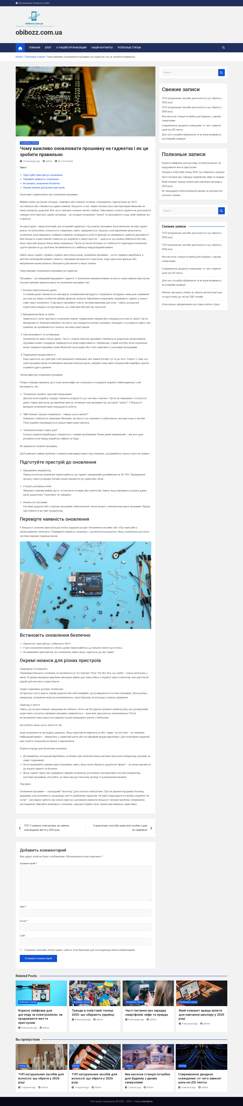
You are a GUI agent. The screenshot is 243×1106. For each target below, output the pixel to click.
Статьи (22, 1066)
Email (23, 921)
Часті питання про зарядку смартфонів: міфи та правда (193, 177)
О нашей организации (71, 47)
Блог (48, 47)
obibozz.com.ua (39, 32)
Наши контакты (102, 47)
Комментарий (28, 863)
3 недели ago (28, 1087)
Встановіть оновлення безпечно (41, 183)
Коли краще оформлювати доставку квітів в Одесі (191, 304)
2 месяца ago (188, 1087)
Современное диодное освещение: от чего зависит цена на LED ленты (200, 1078)
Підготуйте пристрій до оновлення (42, 175)
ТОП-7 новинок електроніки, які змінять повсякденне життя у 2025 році (46, 827)
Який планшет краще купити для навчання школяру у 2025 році (201, 1014)
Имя (23, 906)
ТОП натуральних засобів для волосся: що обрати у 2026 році (41, 1078)
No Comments (65, 161)
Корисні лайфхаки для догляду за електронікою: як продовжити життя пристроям (40, 1017)
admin (49, 161)
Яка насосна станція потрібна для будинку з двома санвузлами (147, 1078)
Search (221, 72)
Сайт (22, 935)
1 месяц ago (134, 1087)
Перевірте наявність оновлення (41, 179)
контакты (147, 1101)
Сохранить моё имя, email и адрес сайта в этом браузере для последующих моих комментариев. (79, 949)
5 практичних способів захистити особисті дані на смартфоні (120, 827)
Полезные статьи (129, 47)
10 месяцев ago (31, 161)
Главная (34, 47)
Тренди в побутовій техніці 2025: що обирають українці (193, 172)
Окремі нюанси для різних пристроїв (44, 187)
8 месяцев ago (29, 1027)
